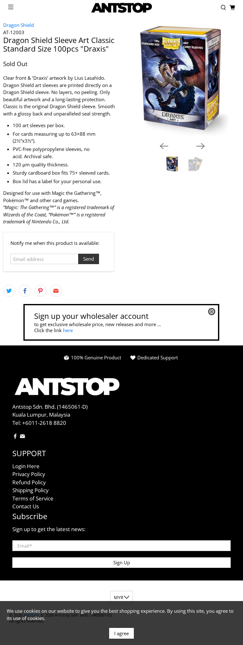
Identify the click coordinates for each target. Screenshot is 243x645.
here (68, 330)
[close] (212, 311)
